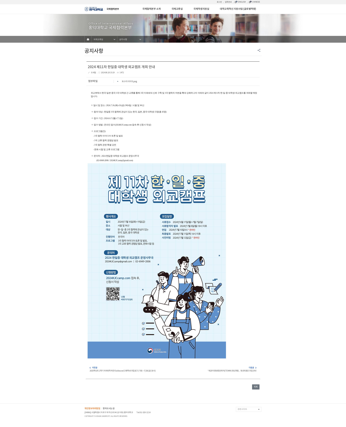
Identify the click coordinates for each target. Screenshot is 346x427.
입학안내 (228, 2)
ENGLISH (242, 2)
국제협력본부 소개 (151, 9)
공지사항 (123, 39)
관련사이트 (249, 409)
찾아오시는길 (108, 408)
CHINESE (256, 2)
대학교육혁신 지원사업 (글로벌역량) (238, 9)
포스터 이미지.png (129, 81)
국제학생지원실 (201, 9)
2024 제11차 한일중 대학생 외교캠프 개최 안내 (121, 67)
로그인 (219, 2)
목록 (256, 387)
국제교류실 (177, 9)
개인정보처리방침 (92, 408)
